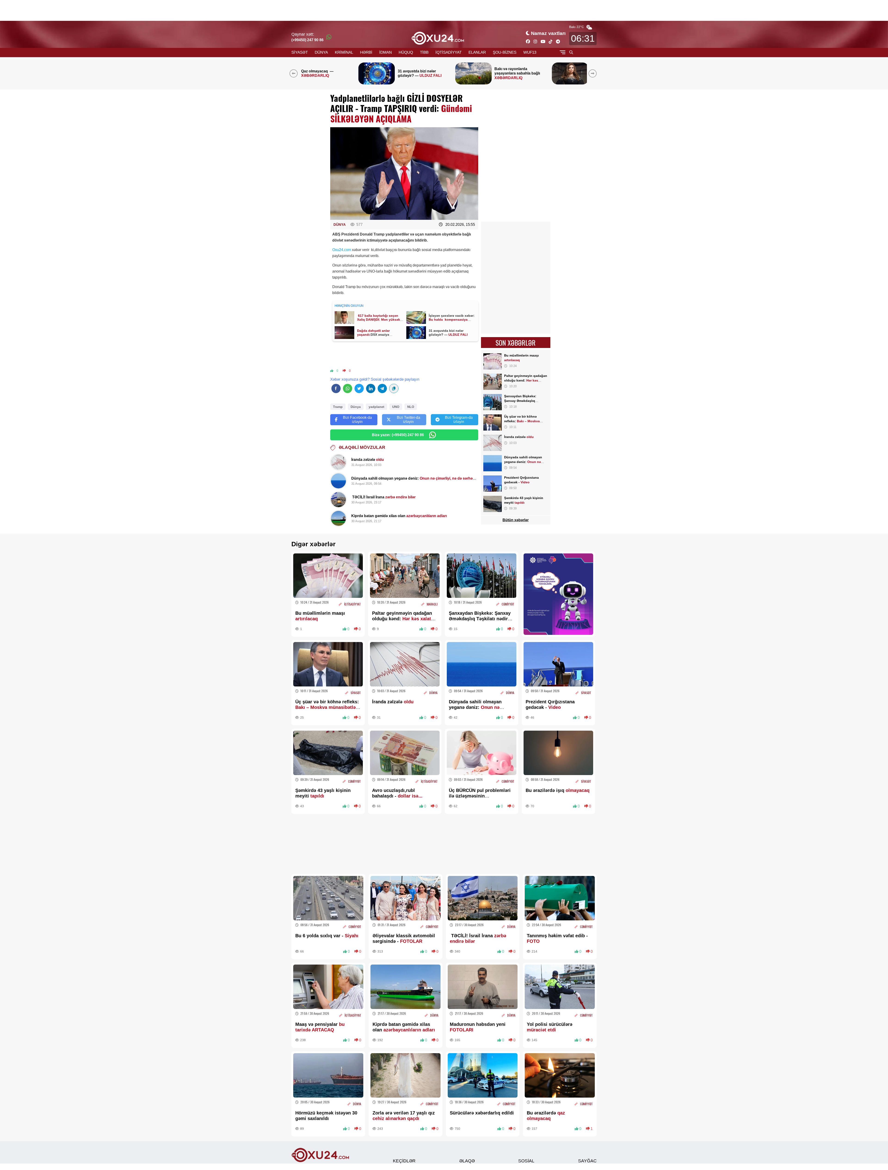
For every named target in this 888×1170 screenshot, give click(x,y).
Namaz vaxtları (548, 33)
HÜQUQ (406, 52)
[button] (593, 73)
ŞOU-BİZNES (504, 52)
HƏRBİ (366, 52)
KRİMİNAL (344, 52)
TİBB (424, 52)
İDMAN (385, 52)
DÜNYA (321, 52)
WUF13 (529, 52)
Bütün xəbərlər (516, 520)
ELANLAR (477, 52)
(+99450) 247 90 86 (307, 40)
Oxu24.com (341, 250)
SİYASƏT (299, 52)
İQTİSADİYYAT (448, 52)
